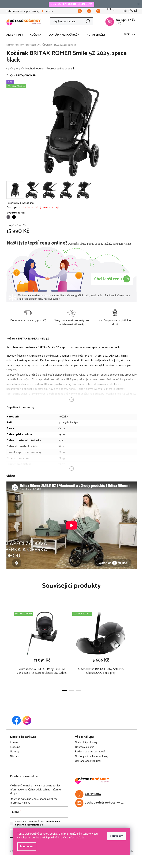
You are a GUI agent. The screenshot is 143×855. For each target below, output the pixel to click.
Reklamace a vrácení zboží (90, 752)
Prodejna (15, 747)
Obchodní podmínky (86, 742)
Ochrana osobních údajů (88, 761)
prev (9, 650)
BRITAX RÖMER (26, 75)
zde (82, 837)
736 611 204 (93, 794)
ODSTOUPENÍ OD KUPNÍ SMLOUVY (71, 4)
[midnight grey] (8, 217)
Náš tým (14, 756)
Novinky (14, 752)
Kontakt (14, 742)
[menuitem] (16, 35)
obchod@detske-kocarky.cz (104, 803)
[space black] (14, 217)
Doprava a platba (84, 747)
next (134, 650)
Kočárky (63, 416)
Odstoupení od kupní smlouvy (23, 11)
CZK (109, 9)
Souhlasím (116, 836)
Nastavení (26, 846)
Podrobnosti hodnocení (60, 69)
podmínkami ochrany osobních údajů (37, 823)
